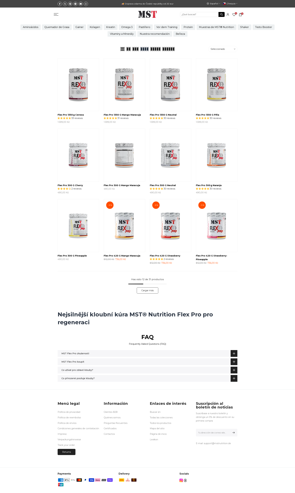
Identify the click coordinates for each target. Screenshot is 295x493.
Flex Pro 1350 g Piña (207, 114)
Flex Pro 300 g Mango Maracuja (122, 185)
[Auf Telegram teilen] (75, 4)
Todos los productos (160, 423)
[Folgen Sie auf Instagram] (181, 480)
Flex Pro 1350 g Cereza (71, 114)
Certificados (110, 428)
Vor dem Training (166, 27)
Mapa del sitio (157, 428)
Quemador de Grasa (56, 27)
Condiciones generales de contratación (78, 428)
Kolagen (95, 27)
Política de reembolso (69, 417)
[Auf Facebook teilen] (60, 4)
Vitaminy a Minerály (122, 33)
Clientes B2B (111, 412)
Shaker (244, 27)
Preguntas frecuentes (115, 423)
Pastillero (144, 27)
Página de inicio (158, 434)
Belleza (180, 33)
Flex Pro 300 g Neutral (163, 185)
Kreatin (110, 27)
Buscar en (155, 412)
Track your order (66, 445)
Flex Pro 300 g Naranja (209, 185)
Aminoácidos (30, 27)
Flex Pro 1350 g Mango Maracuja (122, 114)
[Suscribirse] (233, 432)
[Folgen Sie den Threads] (185, 480)
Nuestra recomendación (155, 33)
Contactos (109, 434)
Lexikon (154, 439)
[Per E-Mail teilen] (81, 4)
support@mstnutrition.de (217, 443)
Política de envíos (67, 423)
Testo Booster (263, 27)
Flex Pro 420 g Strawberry (165, 255)
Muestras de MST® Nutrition (216, 27)
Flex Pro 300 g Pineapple (72, 255)
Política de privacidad (69, 412)
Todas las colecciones (161, 417)
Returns (66, 452)
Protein (188, 27)
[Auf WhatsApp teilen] (86, 4)
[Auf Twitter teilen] (65, 4)
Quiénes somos (112, 417)
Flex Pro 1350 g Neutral (163, 114)
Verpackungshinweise (69, 439)
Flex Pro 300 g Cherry (70, 185)
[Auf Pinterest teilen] (70, 4)
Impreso (62, 434)
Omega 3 (127, 27)
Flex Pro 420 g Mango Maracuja (122, 255)
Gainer (79, 27)
